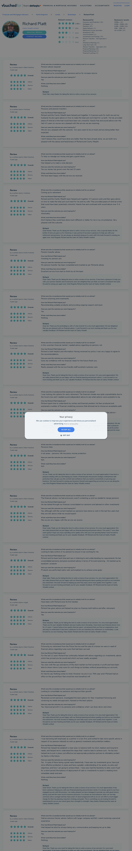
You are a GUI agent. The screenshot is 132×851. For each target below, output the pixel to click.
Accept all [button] (66, 430)
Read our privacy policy (71, 424)
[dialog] (66, 425)
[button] (66, 435)
